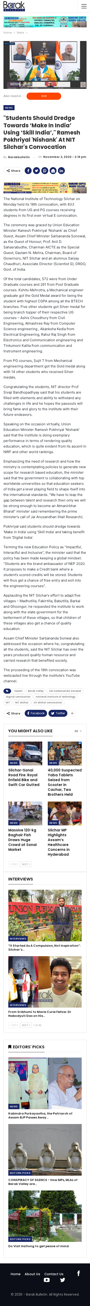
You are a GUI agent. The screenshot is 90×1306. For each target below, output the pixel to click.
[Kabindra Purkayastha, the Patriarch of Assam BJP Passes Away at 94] (45, 1083)
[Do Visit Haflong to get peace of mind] (45, 1216)
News (9, 108)
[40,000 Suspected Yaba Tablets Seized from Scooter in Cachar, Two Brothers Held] (65, 753)
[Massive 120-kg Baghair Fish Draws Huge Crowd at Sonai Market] (25, 813)
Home (16, 1274)
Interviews (18, 938)
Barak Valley (36, 691)
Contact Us (53, 1274)
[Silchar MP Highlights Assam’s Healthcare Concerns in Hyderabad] (65, 813)
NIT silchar (21, 702)
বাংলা (44, 96)
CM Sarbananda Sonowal (65, 691)
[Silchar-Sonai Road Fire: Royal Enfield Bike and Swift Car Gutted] (25, 753)
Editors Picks (20, 1173)
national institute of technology (55, 696)
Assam (18, 691)
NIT (8, 702)
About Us (32, 1274)
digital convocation (18, 696)
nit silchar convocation (48, 702)
